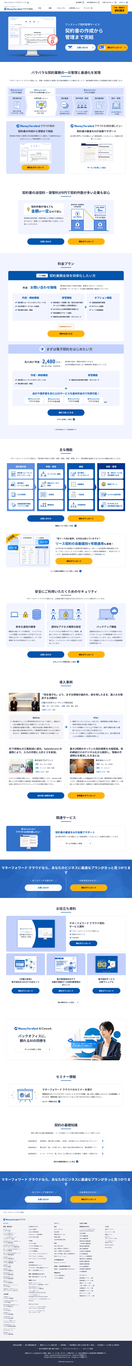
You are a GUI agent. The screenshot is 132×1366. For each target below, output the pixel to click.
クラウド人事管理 (8, 1297)
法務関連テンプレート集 (86, 1288)
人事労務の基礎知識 (85, 1243)
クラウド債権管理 (10, 1261)
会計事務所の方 (92, 2)
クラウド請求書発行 (12, 1253)
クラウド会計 (7, 1230)
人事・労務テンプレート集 (87, 1285)
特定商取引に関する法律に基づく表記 (82, 1345)
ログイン (122, 2)
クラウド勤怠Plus (11, 1305)
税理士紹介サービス (59, 1234)
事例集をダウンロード (86, 795)
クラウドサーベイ (9, 1329)
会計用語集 (83, 1233)
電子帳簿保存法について (35, 1265)
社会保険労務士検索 (59, 1239)
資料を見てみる (66, 333)
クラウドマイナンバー (9, 1321)
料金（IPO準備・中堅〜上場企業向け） (65, 1253)
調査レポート (108, 1234)
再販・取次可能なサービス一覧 (37, 1277)
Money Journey (109, 1245)
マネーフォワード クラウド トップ (15, 2)
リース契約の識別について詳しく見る (64, 571)
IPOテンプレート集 (85, 1293)
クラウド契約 (32, 1243)
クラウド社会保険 (8, 1317)
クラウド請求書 (12, 1249)
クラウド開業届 (33, 1251)
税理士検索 (57, 1237)
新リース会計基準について (36, 1270)
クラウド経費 (7, 1265)
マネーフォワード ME (111, 1237)
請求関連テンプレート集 (86, 1278)
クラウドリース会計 (10, 1238)
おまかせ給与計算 (34, 1237)
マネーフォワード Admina (36, 1256)
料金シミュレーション (60, 1256)
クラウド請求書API (59, 1275)
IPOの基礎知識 (84, 1254)
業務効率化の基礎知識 (86, 1259)
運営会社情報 (17, 1345)
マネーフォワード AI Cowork (37, 1307)
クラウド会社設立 (34, 1248)
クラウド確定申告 (12, 1242)
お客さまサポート (108, 2)
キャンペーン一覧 (110, 1232)
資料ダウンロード (86, 241)
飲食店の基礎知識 (84, 1261)
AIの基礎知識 (83, 1271)
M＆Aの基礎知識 (84, 1266)
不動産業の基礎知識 (85, 1269)
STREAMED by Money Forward (37, 1291)
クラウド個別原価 (8, 1277)
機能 (50, 8)
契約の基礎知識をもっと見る (64, 1161)
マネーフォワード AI (37, 1311)
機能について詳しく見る (64, 526)
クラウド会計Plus (9, 1234)
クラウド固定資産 (8, 1273)
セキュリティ (61, 8)
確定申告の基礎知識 (85, 1241)
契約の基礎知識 (84, 1248)
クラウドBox (10, 1285)
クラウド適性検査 (8, 1333)
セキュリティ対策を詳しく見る (64, 662)
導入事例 (56, 1232)
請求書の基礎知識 (84, 1246)
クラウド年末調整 (8, 1313)
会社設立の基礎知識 (85, 1251)
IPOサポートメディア (60, 1262)
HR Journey (108, 1247)
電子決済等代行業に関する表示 (49, 1349)
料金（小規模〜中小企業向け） (62, 1251)
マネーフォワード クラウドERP (37, 1258)
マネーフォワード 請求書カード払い (39, 1283)
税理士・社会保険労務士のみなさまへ (64, 1269)
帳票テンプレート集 (85, 1283)
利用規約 (63, 1345)
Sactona (40, 1299)
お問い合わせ (45, 241)
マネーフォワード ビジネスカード (38, 1253)
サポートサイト (58, 1229)
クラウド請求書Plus (8, 1257)
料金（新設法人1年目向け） (62, 1248)
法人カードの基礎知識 (86, 1256)
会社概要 (78, 2)
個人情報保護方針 (31, 1345)
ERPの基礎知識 (84, 1236)
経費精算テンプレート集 (86, 1280)
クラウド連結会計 (8, 1281)
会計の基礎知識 (84, 1238)
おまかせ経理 (32, 1229)
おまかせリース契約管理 (35, 1234)
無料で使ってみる (66, 412)
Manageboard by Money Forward (38, 1295)
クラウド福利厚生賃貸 (9, 1325)
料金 (39, 8)
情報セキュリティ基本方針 (48, 1345)
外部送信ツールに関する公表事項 (108, 1345)
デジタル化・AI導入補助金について (38, 1267)
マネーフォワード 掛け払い (10, 1289)
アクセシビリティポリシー (71, 1349)
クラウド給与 (7, 1309)
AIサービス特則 (88, 1349)
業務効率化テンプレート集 (87, 1296)
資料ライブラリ (109, 1229)
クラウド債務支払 (8, 1269)
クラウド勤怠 (10, 1301)
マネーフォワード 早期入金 (36, 1287)
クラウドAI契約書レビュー (36, 1246)
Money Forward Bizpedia (88, 1230)
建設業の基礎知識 (84, 1264)
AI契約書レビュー (74, 8)
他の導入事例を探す (45, 795)
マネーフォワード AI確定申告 (11, 1246)
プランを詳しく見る (64, 419)
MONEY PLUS (110, 1241)
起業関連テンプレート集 (86, 1290)
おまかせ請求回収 (34, 1232)
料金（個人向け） (59, 1246)
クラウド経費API (58, 1278)
